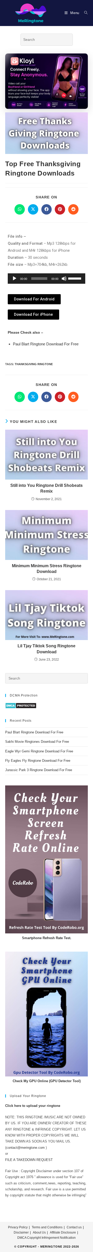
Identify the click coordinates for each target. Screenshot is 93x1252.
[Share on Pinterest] (60, 209)
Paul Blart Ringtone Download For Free (46, 344)
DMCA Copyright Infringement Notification (46, 1238)
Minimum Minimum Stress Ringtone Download (46, 569)
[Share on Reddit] (73, 209)
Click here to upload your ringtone (32, 1106)
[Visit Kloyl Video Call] (46, 81)
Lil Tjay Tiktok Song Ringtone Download (46, 649)
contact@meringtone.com (25, 1148)
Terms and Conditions (47, 1227)
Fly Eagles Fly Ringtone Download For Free (37, 761)
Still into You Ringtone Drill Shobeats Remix (46, 488)
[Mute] (64, 278)
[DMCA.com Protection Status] (20, 705)
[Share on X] (33, 209)
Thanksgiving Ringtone (34, 364)
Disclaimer (21, 1232)
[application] (46, 278)
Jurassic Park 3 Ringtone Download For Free (38, 770)
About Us (39, 1232)
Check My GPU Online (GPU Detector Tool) (47, 1081)
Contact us (74, 1227)
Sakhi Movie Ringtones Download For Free (37, 742)
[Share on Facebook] (46, 209)
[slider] (75, 278)
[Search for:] (84, 13)
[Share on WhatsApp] (19, 209)
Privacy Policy (18, 1227)
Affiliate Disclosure (63, 1232)
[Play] (14, 278)
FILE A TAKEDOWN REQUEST (29, 1160)
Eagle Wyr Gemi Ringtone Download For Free (39, 751)
